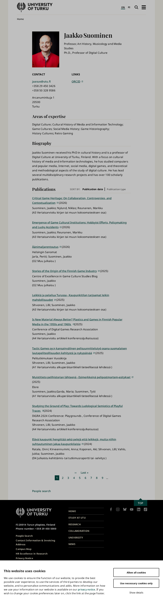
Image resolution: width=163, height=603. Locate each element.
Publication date (92, 189)
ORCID (76, 81)
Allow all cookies (136, 572)
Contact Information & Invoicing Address (35, 542)
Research (74, 524)
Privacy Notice (24, 558)
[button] (143, 7)
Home (20, 19)
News (71, 544)
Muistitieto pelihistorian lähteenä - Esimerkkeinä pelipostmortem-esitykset (81, 377)
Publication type (116, 189)
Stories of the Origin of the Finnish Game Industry (64, 271)
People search (41, 491)
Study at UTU (77, 517)
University (75, 537)
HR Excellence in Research (32, 553)
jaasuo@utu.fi (41, 81)
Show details (136, 592)
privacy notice (86, 589)
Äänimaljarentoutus (45, 247)
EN (123, 7)
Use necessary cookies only (136, 583)
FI (129, 7)
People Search (24, 535)
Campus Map (23, 549)
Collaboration (78, 530)
